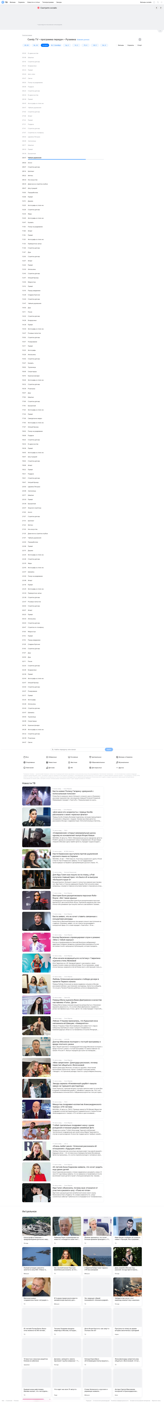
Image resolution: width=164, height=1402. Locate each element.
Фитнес (30, 175)
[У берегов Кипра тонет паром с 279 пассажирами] (97, 1261)
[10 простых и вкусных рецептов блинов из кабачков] (36, 1352)
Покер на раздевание (35, 82)
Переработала (33, 192)
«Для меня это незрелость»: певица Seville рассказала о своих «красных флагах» (73, 813)
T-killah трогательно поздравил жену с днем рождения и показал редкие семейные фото (73, 1126)
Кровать (31, 222)
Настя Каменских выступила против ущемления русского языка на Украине (75, 855)
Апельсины (32, 269)
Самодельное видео (35, 418)
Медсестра (32, 282)
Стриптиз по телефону (36, 133)
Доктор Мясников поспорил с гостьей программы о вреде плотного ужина (77, 1043)
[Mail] (3, 2)
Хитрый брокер (33, 278)
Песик (30, 312)
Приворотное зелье (35, 244)
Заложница (32, 141)
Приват (30, 70)
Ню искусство (32, 180)
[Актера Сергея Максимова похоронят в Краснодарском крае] (127, 1383)
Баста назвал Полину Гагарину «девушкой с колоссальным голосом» (73, 792)
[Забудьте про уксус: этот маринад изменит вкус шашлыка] (127, 1291)
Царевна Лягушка (34, 137)
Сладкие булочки (34, 295)
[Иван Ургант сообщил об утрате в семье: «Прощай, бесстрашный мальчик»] (127, 1231)
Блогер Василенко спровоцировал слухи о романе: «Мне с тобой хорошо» (76, 938)
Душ (29, 252)
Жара (30, 214)
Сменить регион (83, 40)
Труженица (32, 367)
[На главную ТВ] (5, 2)
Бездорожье (32, 66)
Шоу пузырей (32, 188)
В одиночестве (33, 53)
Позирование (32, 342)
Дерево (30, 201)
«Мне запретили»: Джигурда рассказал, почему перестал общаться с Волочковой (75, 1063)
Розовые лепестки (34, 333)
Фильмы (121, 45)
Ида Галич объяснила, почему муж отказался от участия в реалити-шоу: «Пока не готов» (75, 1189)
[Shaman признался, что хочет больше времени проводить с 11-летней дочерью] (97, 1231)
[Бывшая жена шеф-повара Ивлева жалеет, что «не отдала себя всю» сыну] (36, 1383)
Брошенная (32, 153)
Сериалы (130, 45)
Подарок (31, 87)
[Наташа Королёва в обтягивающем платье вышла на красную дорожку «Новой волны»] (97, 1352)
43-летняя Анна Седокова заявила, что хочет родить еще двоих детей (77, 1168)
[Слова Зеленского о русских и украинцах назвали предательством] (97, 1383)
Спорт (140, 45)
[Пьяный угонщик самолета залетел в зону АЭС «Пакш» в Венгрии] (36, 1261)
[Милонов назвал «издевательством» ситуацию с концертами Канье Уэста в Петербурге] (36, 1291)
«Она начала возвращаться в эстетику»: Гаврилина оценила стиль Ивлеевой (76, 959)
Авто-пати (31, 74)
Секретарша (32, 371)
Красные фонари (33, 376)
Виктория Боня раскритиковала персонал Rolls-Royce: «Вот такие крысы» (75, 896)
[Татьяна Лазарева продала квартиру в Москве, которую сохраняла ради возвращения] (67, 1322)
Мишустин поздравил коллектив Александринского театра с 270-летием (77, 1105)
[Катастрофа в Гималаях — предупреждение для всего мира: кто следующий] (36, 1231)
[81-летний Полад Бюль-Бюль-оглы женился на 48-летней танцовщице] (36, 1322)
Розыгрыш (31, 389)
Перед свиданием (34, 290)
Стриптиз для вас (34, 62)
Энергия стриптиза (34, 508)
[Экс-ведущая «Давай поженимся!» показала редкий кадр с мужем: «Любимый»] (97, 1291)
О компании (9, 1400)
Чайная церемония (34, 107)
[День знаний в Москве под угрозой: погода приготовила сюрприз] (127, 1261)
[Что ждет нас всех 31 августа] (67, 1383)
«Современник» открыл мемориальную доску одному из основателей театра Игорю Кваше (74, 834)
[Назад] (156, 7)
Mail (3, 1400)
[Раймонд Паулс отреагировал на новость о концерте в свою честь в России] (67, 1231)
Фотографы (32, 350)
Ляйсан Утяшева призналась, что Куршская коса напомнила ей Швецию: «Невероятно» (75, 1022)
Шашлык (31, 57)
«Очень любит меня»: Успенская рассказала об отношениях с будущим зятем (75, 1147)
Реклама (16, 1400)
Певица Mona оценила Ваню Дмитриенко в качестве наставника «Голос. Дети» (77, 1001)
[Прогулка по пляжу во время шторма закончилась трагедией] (127, 1322)
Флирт (30, 116)
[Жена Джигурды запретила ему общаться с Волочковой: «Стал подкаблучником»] (127, 1352)
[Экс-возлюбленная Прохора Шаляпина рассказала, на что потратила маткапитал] (67, 1261)
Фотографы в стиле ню (36, 103)
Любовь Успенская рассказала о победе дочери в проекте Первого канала (76, 980)
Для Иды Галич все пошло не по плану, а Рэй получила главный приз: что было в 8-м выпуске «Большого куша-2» (75, 877)
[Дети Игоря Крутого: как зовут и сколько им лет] (97, 1322)
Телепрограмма (27, 35)
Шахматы (31, 572)
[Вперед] (160, 7)
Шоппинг (31, 171)
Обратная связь (156, 1400)
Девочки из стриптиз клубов (38, 184)
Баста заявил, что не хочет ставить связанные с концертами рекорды (75, 917)
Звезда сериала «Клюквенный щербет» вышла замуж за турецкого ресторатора (74, 1084)
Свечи (30, 78)
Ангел (30, 163)
